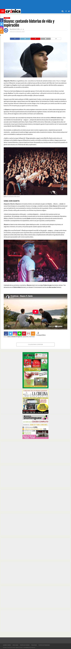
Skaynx (58, 81)
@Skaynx (25, 336)
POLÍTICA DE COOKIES (25, 645)
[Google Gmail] (28, 333)
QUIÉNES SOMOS (7, 645)
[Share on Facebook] (15, 38)
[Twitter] (10, 333)
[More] (33, 333)
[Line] (19, 333)
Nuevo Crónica (19, 647)
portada (32, 336)
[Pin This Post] (35, 38)
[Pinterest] (24, 333)
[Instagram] (15, 333)
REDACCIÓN (16, 29)
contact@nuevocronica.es (29, 647)
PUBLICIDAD (34, 645)
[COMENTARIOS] (56, 38)
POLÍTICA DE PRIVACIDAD (44, 645)
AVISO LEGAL (15, 645)
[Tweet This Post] (25, 38)
